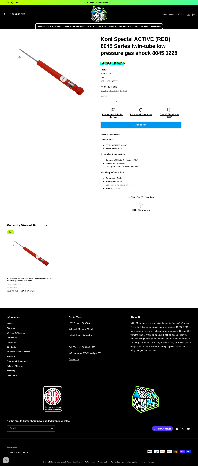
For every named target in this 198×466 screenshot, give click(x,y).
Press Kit (11, 356)
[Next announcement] (135, 2)
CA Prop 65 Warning (16, 333)
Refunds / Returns (15, 366)
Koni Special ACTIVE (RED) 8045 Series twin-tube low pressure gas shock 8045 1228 (29, 279)
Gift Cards (11, 347)
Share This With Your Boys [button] (142, 197)
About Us (11, 328)
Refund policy (90, 462)
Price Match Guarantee (141, 114)
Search (10, 323)
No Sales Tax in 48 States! (19, 352)
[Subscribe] (52, 428)
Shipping (104, 91)
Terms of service (117, 462)
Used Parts (12, 375)
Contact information (147, 462)
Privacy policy (103, 462)
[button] (4, 14)
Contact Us (12, 337)
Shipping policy (132, 462)
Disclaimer (11, 342)
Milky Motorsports (141, 210)
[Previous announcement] (63, 2)
